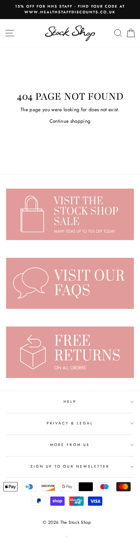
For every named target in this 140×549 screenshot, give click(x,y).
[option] (70, 9)
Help (70, 401)
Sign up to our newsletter (70, 466)
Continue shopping (70, 121)
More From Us (70, 444)
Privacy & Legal (70, 423)
